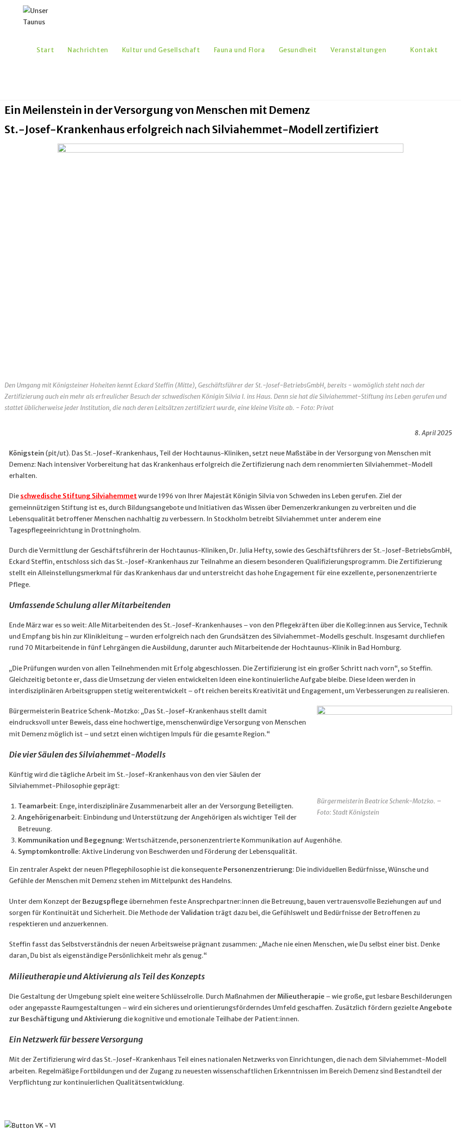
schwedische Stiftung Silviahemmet (78, 496)
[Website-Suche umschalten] (39, 83)
